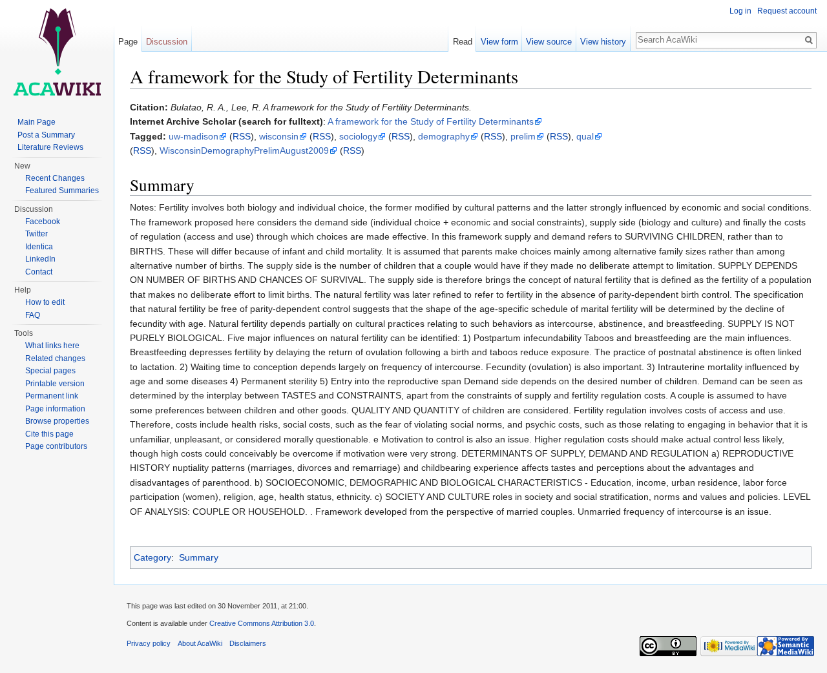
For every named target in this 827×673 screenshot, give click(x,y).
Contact (38, 271)
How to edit (45, 302)
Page (128, 42)
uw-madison (193, 136)
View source (549, 42)
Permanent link (51, 395)
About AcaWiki (200, 643)
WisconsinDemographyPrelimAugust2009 (244, 150)
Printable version (55, 383)
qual (585, 136)
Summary (198, 557)
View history (603, 42)
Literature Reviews (50, 147)
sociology (358, 136)
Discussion (166, 42)
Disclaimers (247, 643)
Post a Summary (46, 135)
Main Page (36, 122)
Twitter (36, 233)
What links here (52, 345)
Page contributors (56, 446)
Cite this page (49, 434)
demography (444, 136)
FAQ (32, 315)
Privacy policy (149, 643)
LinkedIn (40, 259)
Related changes (55, 358)
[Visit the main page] (57, 51)
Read (462, 42)
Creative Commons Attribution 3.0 (261, 623)
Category (152, 557)
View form (499, 42)
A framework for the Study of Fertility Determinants (431, 121)
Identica (39, 246)
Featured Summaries (62, 190)
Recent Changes (55, 178)
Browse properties (57, 421)
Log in (740, 11)
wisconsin (278, 136)
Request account (787, 11)
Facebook (42, 221)
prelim (523, 136)
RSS (242, 136)
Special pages (50, 370)
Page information (55, 408)
